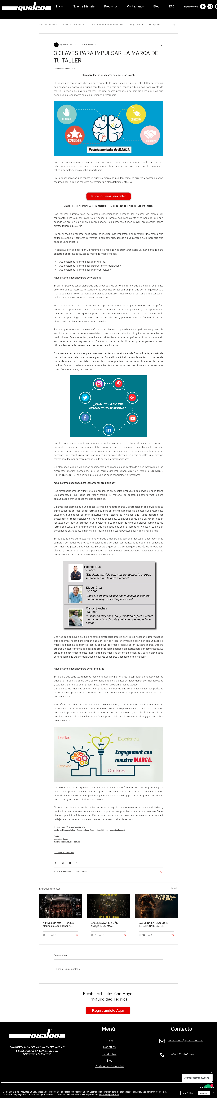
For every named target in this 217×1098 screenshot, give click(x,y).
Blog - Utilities (136, 24)
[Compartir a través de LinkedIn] (69, 862)
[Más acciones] (161, 45)
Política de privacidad (109, 1094)
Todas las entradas (48, 24)
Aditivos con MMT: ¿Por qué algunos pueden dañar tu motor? (58, 925)
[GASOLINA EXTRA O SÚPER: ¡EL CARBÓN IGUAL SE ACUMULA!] (156, 906)
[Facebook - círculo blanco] (203, 6)
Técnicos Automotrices (74, 24)
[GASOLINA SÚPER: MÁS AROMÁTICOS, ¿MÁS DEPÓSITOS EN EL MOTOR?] (108, 906)
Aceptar (203, 1093)
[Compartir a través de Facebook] (55, 862)
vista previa (154, 24)
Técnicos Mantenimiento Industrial (107, 24)
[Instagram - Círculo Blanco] (210, 6)
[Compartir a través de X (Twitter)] (62, 862)
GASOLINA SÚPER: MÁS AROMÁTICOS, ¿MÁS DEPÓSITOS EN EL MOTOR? (106, 925)
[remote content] (108, 835)
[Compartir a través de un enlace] (77, 862)
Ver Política (188, 1093)
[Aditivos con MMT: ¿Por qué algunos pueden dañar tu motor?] (60, 906)
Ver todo (174, 888)
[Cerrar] (213, 1093)
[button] (174, 24)
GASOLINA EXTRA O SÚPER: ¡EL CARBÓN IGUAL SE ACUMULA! (154, 925)
